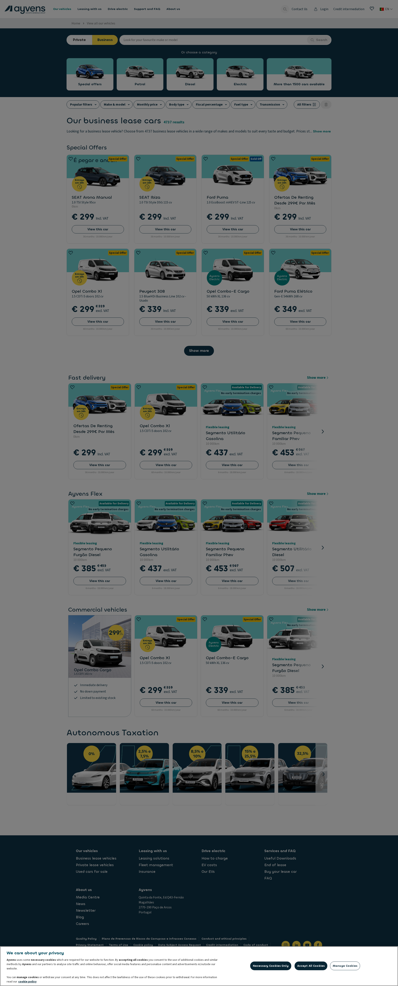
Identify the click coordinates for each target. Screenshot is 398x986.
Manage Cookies (345, 966)
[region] (199, 966)
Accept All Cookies (311, 966)
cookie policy (27, 982)
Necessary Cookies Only (271, 966)
